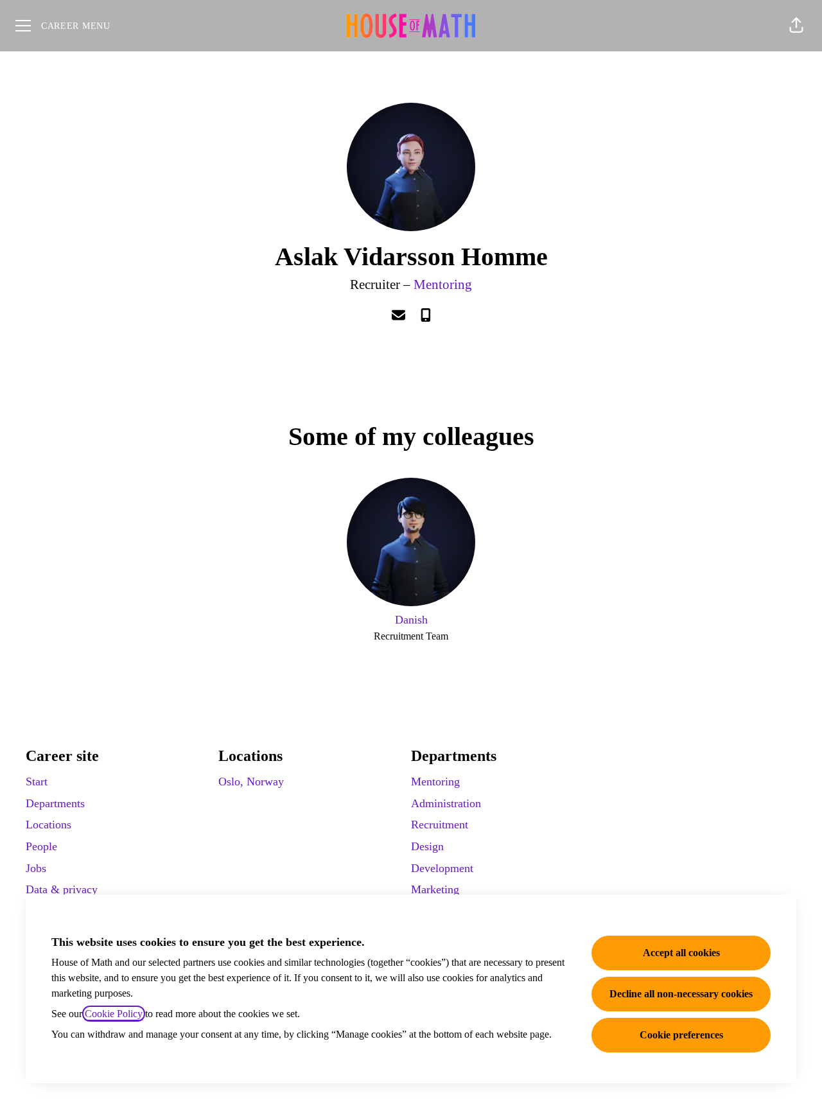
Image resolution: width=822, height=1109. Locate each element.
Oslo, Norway (251, 781)
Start (37, 781)
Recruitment (439, 824)
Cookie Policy (114, 1013)
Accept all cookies (681, 952)
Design (427, 846)
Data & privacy (62, 889)
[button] (796, 26)
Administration (446, 803)
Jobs (36, 868)
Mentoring (443, 284)
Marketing (435, 889)
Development (442, 868)
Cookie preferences (681, 1034)
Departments (55, 803)
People (41, 846)
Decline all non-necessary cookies (681, 993)
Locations (48, 824)
